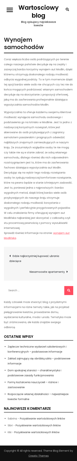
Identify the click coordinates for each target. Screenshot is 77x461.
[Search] (68, 290)
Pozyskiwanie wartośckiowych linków (42, 418)
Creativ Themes (38, 456)
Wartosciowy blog (38, 11)
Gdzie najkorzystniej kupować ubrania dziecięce (34, 258)
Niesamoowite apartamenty (47, 272)
